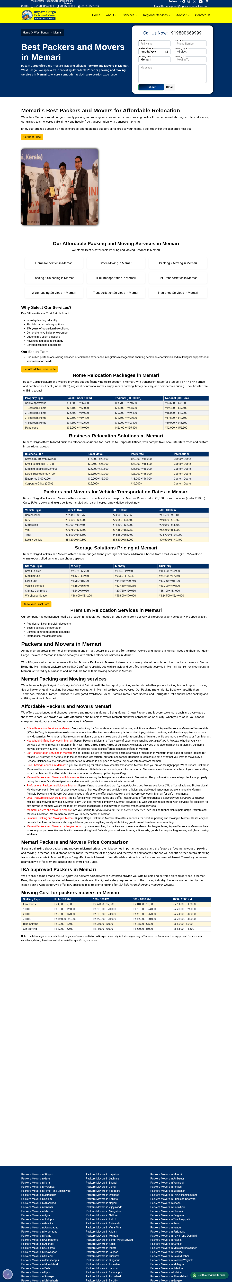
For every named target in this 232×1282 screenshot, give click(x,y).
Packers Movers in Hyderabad (39, 1231)
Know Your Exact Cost (36, 604)
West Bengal (41, 32)
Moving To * (180, 56)
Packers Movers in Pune (165, 1223)
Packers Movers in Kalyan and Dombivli (173, 1235)
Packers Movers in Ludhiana (102, 1178)
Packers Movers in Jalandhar (167, 1190)
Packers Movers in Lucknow (102, 1256)
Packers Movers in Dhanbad (102, 1194)
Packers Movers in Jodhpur (37, 1219)
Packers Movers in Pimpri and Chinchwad (45, 1190)
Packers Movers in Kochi (100, 1243)
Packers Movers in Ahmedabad (169, 1276)
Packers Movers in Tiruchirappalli (170, 1219)
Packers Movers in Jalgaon (102, 1252)
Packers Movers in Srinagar (37, 1276)
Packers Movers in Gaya (35, 1178)
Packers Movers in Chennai (166, 1211)
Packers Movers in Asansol (37, 1243)
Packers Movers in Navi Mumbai (169, 1256)
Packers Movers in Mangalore (103, 1211)
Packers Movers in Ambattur (167, 1178)
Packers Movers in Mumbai (102, 1235)
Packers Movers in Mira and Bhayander (173, 1248)
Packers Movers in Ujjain (35, 1272)
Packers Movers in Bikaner (37, 1207)
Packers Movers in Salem (36, 1199)
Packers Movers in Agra (35, 1215)
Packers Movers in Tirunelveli (103, 1264)
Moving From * (146, 56)
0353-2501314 (90, 6)
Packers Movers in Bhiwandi (103, 1223)
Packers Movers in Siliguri (36, 1174)
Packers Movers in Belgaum (167, 1215)
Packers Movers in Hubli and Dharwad (172, 1199)
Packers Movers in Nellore (102, 1215)
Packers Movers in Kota (35, 1182)
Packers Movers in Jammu (102, 1268)
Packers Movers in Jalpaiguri (103, 1174)
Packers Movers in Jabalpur (167, 1268)
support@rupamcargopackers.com (188, 6)
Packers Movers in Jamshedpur (40, 1260)
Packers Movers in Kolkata (102, 1199)
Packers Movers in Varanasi (167, 1182)
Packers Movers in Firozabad (103, 1276)
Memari (35, 650)
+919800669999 (43, 6)
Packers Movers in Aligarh (101, 1231)
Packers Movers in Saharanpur (104, 1272)
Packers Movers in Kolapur (166, 1186)
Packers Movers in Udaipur (166, 1272)
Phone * (179, 40)
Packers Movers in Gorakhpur (167, 1207)
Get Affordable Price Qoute (39, 369)
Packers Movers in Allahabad (38, 1203)
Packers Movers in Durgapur (103, 1260)
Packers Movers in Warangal (38, 1186)
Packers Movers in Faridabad (167, 1231)
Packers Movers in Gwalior (37, 1223)
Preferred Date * (146, 48)
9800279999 (67, 6)
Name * (142, 40)
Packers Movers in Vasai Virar (104, 1227)
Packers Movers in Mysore (37, 1211)
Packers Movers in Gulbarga (38, 1248)
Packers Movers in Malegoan (167, 1264)
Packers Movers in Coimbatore (39, 1239)
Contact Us (202, 15)
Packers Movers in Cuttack (166, 1243)
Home (96, 15)
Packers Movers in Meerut (166, 1174)
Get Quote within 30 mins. (212, 1275)
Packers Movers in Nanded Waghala (171, 1260)
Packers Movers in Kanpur (166, 1227)
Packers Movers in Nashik (166, 1239)
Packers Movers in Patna (36, 1235)
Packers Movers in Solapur (37, 1256)
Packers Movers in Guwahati (167, 1252)
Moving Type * (182, 48)
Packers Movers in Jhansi (165, 1203)
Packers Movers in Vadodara (103, 1190)
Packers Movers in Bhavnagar (39, 1252)
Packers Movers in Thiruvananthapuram (173, 1194)
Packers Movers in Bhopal (101, 1182)
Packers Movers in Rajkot (101, 1219)
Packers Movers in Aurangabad (39, 1227)
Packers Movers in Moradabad (39, 1264)
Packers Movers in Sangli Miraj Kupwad (109, 1239)
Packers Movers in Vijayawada (104, 1207)
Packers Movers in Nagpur (101, 1203)
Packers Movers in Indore (101, 1248)
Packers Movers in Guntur (101, 1186)
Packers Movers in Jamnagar (38, 1194)
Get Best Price (32, 137)
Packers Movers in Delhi (35, 1268)
